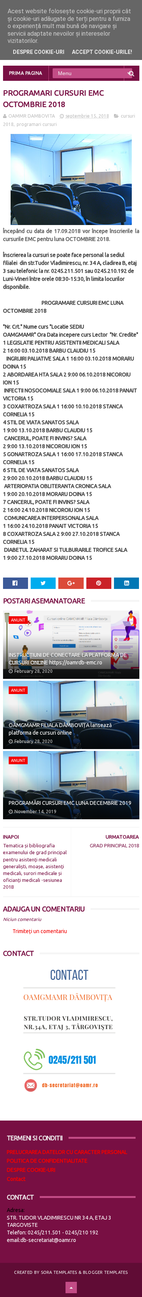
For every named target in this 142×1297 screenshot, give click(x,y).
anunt (18, 620)
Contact (16, 1179)
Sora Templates (59, 1272)
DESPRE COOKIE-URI (31, 1170)
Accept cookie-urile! (102, 52)
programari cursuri (37, 124)
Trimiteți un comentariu (39, 931)
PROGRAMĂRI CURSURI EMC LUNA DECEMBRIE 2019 (70, 803)
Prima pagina (25, 73)
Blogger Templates (105, 1272)
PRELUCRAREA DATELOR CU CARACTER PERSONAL (67, 1152)
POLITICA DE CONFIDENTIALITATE (47, 1161)
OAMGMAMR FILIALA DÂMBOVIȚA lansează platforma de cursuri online (60, 729)
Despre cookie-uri (38, 52)
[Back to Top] (71, 1287)
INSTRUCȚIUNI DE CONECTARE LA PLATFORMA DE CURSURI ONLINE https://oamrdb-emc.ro (68, 659)
